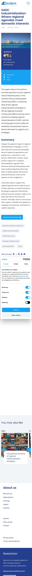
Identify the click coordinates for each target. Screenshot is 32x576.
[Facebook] (13, 254)
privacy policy (24, 276)
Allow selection (16, 315)
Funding (6, 501)
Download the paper (11, 217)
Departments (8, 497)
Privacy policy (8, 538)
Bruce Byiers (8, 60)
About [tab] (26, 264)
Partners (6, 508)
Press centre (7, 522)
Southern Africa (8, 246)
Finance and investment (11, 231)
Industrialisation (9, 236)
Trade (20, 246)
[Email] (24, 254)
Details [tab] (16, 264)
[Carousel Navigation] (16, 450)
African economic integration (13, 226)
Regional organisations (11, 241)
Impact (5, 504)
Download (10, 75)
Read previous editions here (14, 571)
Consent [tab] (5, 264)
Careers (6, 518)
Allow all (16, 310)
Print (8, 77)
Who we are (7, 494)
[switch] (27, 292)
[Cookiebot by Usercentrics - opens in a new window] (23, 259)
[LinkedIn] (19, 254)
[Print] (21, 254)
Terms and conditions (11, 541)
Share (9, 80)
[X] (16, 254)
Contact (6, 525)
